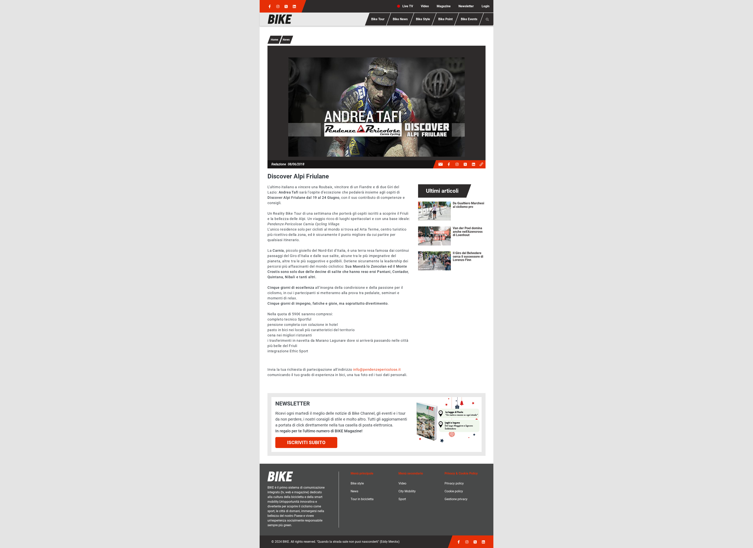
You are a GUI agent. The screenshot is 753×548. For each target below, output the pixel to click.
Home (274, 39)
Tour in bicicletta (362, 499)
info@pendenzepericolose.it (377, 369)
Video (425, 6)
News (286, 39)
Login (485, 6)
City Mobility (407, 491)
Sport (402, 499)
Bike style (357, 483)
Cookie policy (454, 491)
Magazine (444, 6)
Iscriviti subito (306, 442)
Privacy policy (454, 483)
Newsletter (466, 6)
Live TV (407, 6)
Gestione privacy (456, 499)
